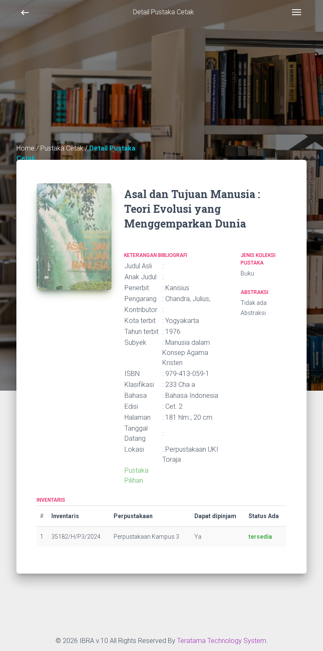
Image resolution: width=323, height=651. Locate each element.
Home (25, 148)
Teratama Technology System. (222, 641)
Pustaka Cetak (62, 148)
